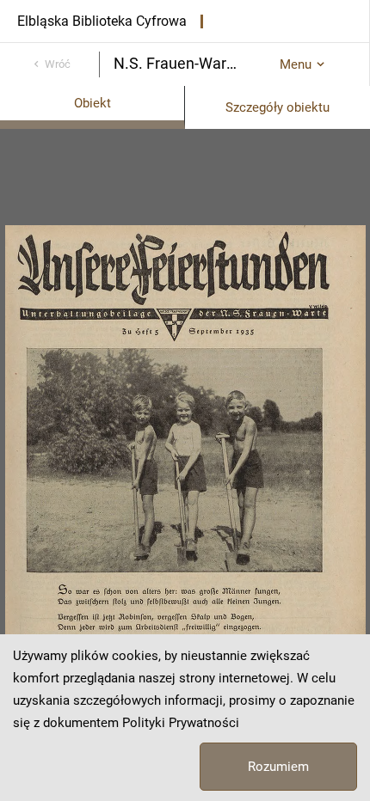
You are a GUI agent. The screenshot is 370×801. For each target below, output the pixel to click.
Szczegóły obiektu (277, 107)
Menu (295, 64)
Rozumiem (278, 766)
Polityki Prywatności (180, 723)
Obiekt (92, 103)
